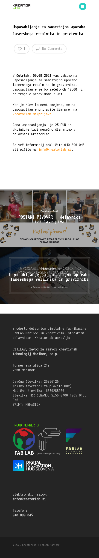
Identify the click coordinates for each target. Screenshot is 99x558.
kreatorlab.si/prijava (32, 114)
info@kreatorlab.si (55, 149)
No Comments (51, 48)
